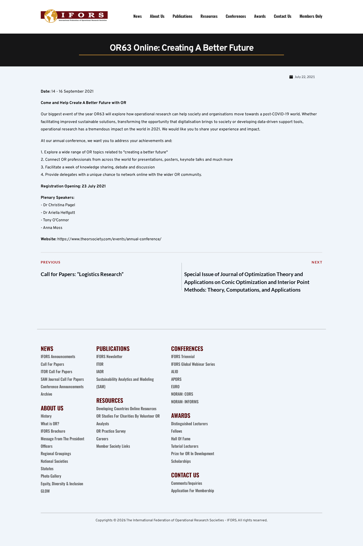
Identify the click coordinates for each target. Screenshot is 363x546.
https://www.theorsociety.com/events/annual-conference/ (109, 239)
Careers (102, 439)
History (46, 416)
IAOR (100, 371)
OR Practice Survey (111, 431)
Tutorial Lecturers (184, 446)
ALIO (174, 371)
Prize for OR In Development (192, 453)
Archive (46, 394)
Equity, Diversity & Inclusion (62, 483)
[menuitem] (137, 16)
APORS (176, 379)
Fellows (176, 431)
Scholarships (181, 461)
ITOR (99, 364)
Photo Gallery (51, 476)
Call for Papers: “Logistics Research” (82, 274)
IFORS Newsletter (109, 356)
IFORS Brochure (53, 431)
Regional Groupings (56, 453)
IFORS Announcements (58, 356)
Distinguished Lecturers (189, 423)
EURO (175, 386)
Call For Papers (52, 364)
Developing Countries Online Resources (126, 408)
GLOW (46, 491)
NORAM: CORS (182, 394)
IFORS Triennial (183, 356)
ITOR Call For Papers (57, 371)
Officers (46, 446)
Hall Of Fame (180, 439)
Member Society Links (113, 446)
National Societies (54, 461)
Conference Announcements (62, 386)
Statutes (47, 468)
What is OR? (50, 423)
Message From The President (62, 439)
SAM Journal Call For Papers (63, 379)
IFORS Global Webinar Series (193, 364)
